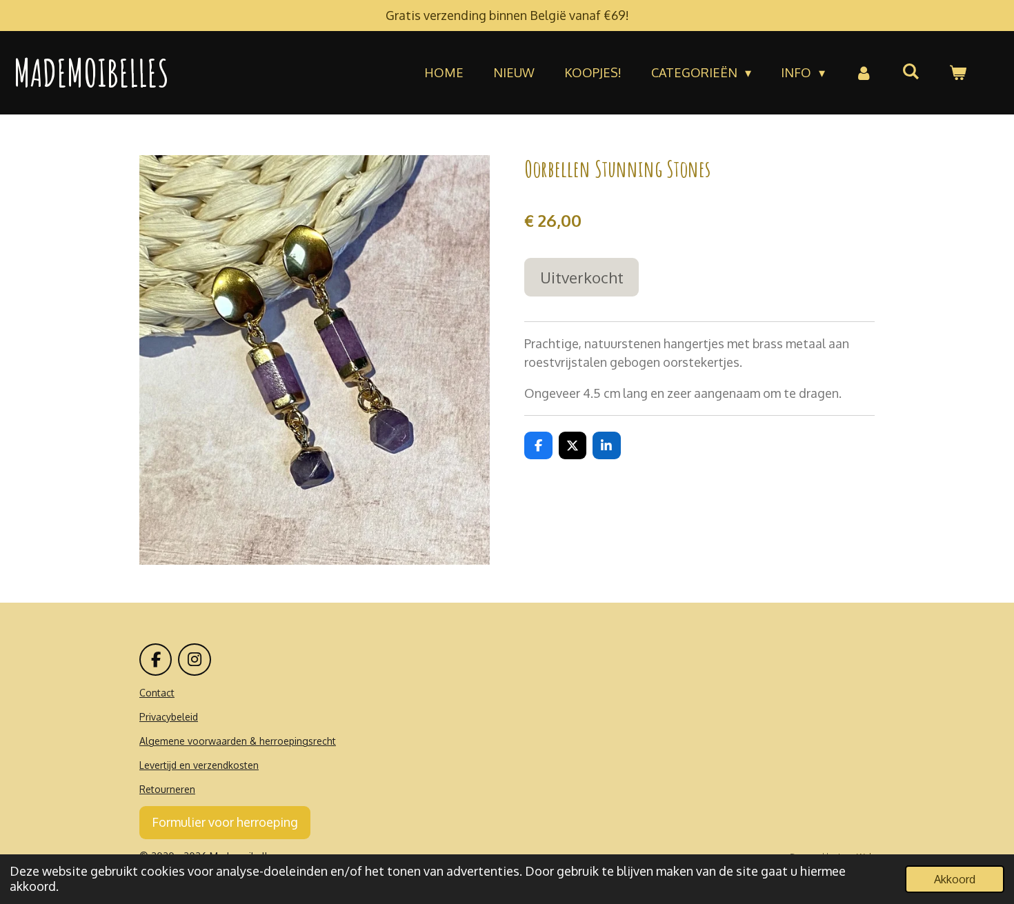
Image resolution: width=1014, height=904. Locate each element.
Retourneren (167, 789)
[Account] (863, 73)
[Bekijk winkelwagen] (958, 73)
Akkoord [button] (954, 879)
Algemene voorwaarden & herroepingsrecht (237, 741)
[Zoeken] (911, 71)
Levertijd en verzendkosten (199, 765)
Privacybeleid (168, 717)
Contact (157, 693)
